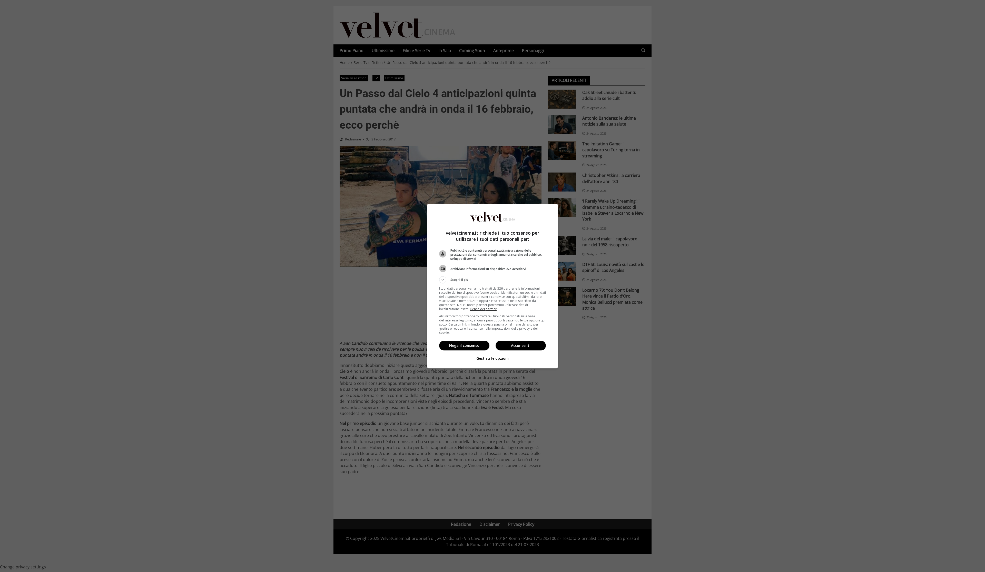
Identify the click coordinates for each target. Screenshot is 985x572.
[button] (492, 279)
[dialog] (492, 286)
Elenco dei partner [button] (483, 309)
